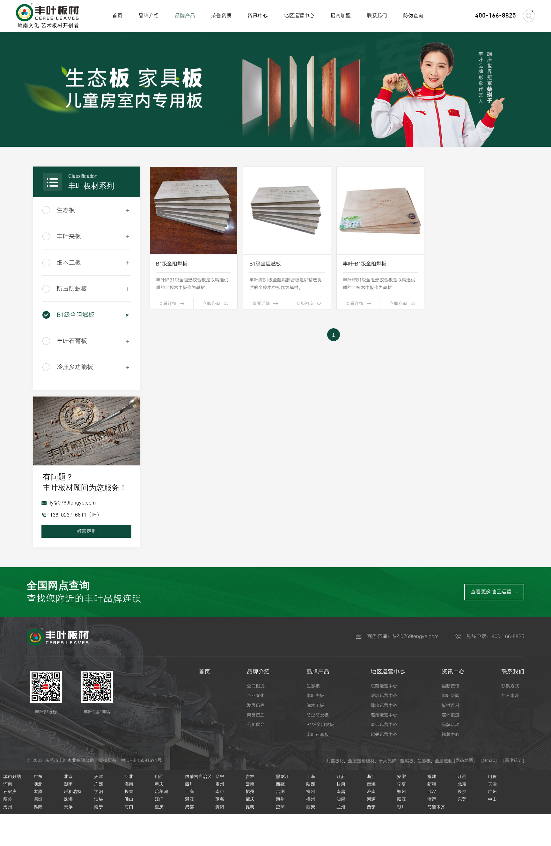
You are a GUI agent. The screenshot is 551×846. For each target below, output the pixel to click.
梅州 (310, 799)
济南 (371, 791)
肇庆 (250, 799)
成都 (189, 807)
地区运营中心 (299, 16)
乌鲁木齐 (436, 807)
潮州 (7, 807)
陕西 (310, 784)
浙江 (371, 776)
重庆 (159, 784)
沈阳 (98, 791)
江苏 (340, 776)
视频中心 (450, 734)
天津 (98, 776)
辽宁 (219, 776)
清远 (431, 799)
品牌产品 (185, 16)
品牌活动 (450, 724)
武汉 (431, 791)
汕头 (98, 799)
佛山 (128, 799)
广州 (492, 791)
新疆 (431, 784)
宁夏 (401, 784)
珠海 (68, 799)
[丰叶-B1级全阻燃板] (380, 210)
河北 (128, 776)
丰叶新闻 (450, 695)
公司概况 (256, 686)
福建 (431, 776)
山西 (159, 776)
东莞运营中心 (384, 686)
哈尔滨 (161, 791)
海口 (128, 807)
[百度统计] (513, 760)
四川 (189, 784)
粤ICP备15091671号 (141, 760)
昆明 (250, 807)
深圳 (37, 799)
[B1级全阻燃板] (193, 210)
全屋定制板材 (361, 761)
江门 (159, 799)
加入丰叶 (510, 695)
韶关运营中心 (384, 734)
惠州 (280, 799)
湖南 (68, 784)
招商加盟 (340, 16)
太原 (37, 791)
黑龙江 (282, 776)
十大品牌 (387, 761)
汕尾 (340, 799)
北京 (68, 776)
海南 (128, 784)
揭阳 (37, 807)
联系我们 (377, 16)
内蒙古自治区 (198, 776)
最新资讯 (450, 686)
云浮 (68, 807)
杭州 (250, 791)
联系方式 (510, 686)
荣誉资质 (221, 16)
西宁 (371, 807)
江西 (462, 776)
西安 (310, 807)
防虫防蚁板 (72, 289)
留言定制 (86, 531)
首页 (117, 16)
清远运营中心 (384, 724)
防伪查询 (413, 16)
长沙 (462, 791)
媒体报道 (450, 715)
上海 (310, 776)
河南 (7, 784)
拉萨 (280, 807)
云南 (250, 784)
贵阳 (219, 807)
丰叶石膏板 (72, 341)
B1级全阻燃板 (75, 315)
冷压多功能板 (75, 367)
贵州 (219, 784)
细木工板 (69, 262)
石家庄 (10, 791)
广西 (98, 784)
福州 (310, 791)
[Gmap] (489, 760)
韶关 (7, 799)
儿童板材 (335, 761)
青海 (371, 784)
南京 (219, 791)
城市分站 (12, 776)
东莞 (462, 799)
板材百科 (450, 705)
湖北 (37, 784)
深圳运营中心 (384, 695)
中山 (492, 799)
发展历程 (256, 705)
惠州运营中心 (384, 715)
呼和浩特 (73, 791)
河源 (371, 799)
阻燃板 (407, 761)
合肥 (280, 791)
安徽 (401, 776)
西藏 (280, 784)
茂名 (219, 799)
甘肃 (340, 784)
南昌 (340, 791)
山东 (492, 776)
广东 (37, 776)
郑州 (401, 791)
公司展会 (256, 724)
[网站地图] (464, 760)
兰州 (340, 807)
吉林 (250, 776)
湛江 (189, 799)
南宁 (98, 807)
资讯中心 (257, 16)
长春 (128, 791)
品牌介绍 (148, 16)
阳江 (401, 799)
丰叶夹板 (69, 236)
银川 (401, 807)
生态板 (66, 210)
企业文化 (256, 695)
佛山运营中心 (384, 705)
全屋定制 (443, 761)
